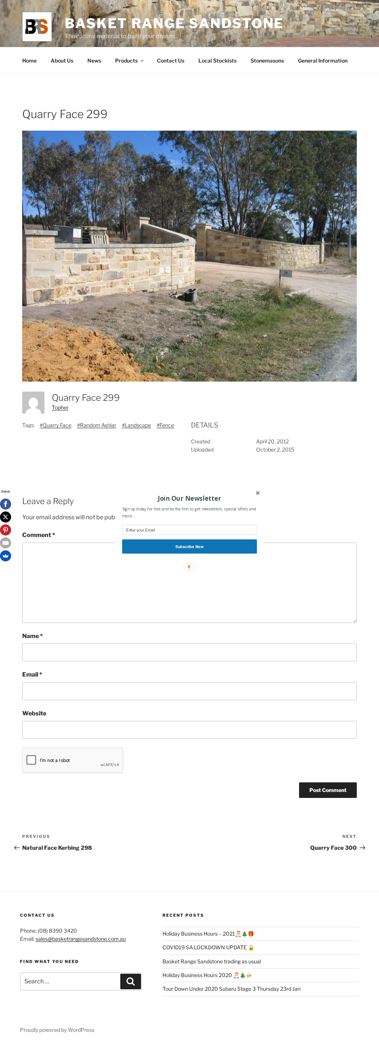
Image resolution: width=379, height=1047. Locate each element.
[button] (189, 498)
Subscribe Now (189, 546)
